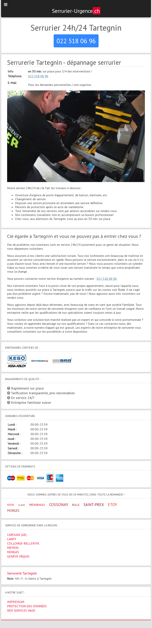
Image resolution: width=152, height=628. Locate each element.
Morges (13, 510)
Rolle (76, 505)
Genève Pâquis (18, 556)
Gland (21, 505)
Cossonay (58, 504)
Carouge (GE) (17, 535)
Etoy (112, 504)
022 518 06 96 (76, 41)
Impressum (15, 602)
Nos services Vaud (21, 610)
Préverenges (37, 505)
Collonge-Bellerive (23, 543)
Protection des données (27, 606)
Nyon (10, 505)
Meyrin (12, 548)
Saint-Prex (94, 504)
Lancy (11, 539)
